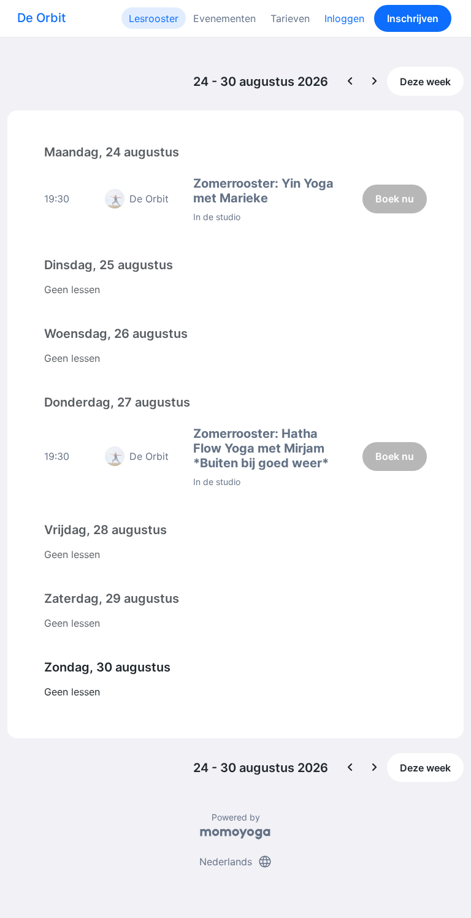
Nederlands (235, 861)
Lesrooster (153, 18)
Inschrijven (412, 18)
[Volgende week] (374, 81)
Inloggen (344, 18)
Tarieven (290, 18)
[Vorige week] (350, 81)
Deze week (425, 81)
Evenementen (224, 18)
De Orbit (41, 17)
